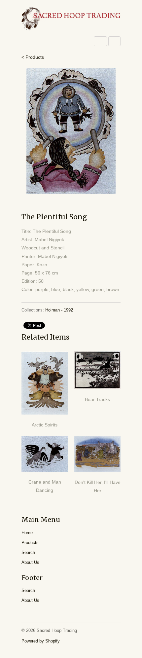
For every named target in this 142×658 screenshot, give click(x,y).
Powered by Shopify (40, 641)
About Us (30, 562)
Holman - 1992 (59, 310)
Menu (100, 41)
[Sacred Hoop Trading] (71, 19)
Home (27, 532)
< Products (32, 57)
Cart (114, 41)
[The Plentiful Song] (71, 131)
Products (30, 542)
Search (28, 552)
